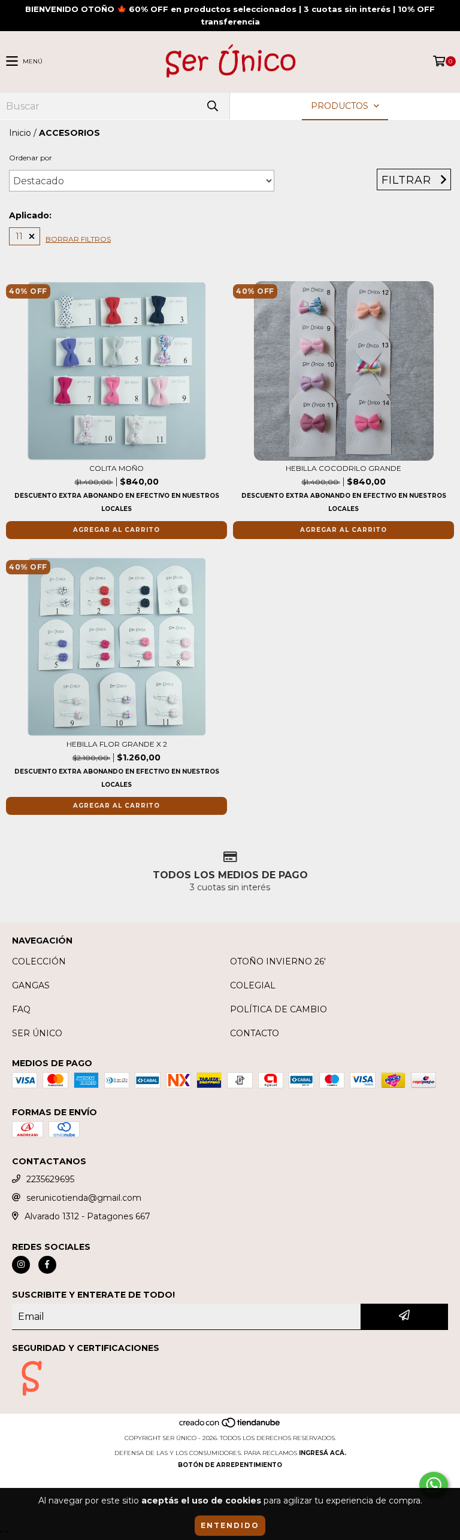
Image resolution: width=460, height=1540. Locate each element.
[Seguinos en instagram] (21, 1265)
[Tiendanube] (230, 1426)
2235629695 (50, 1179)
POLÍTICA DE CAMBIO (278, 1009)
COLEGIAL (253, 985)
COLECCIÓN (39, 961)
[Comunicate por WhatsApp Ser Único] (433, 1485)
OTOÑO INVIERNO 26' (278, 961)
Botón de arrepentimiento (230, 1465)
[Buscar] (212, 106)
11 (19, 236)
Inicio (20, 132)
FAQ (21, 1009)
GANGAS (31, 985)
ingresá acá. (322, 1453)
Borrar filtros (78, 239)
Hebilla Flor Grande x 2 (116, 743)
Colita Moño (116, 468)
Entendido (230, 1525)
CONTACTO (254, 1033)
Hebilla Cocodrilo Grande (343, 468)
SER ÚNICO (37, 1033)
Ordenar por (30, 157)
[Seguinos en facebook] (47, 1265)
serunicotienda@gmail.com (83, 1197)
